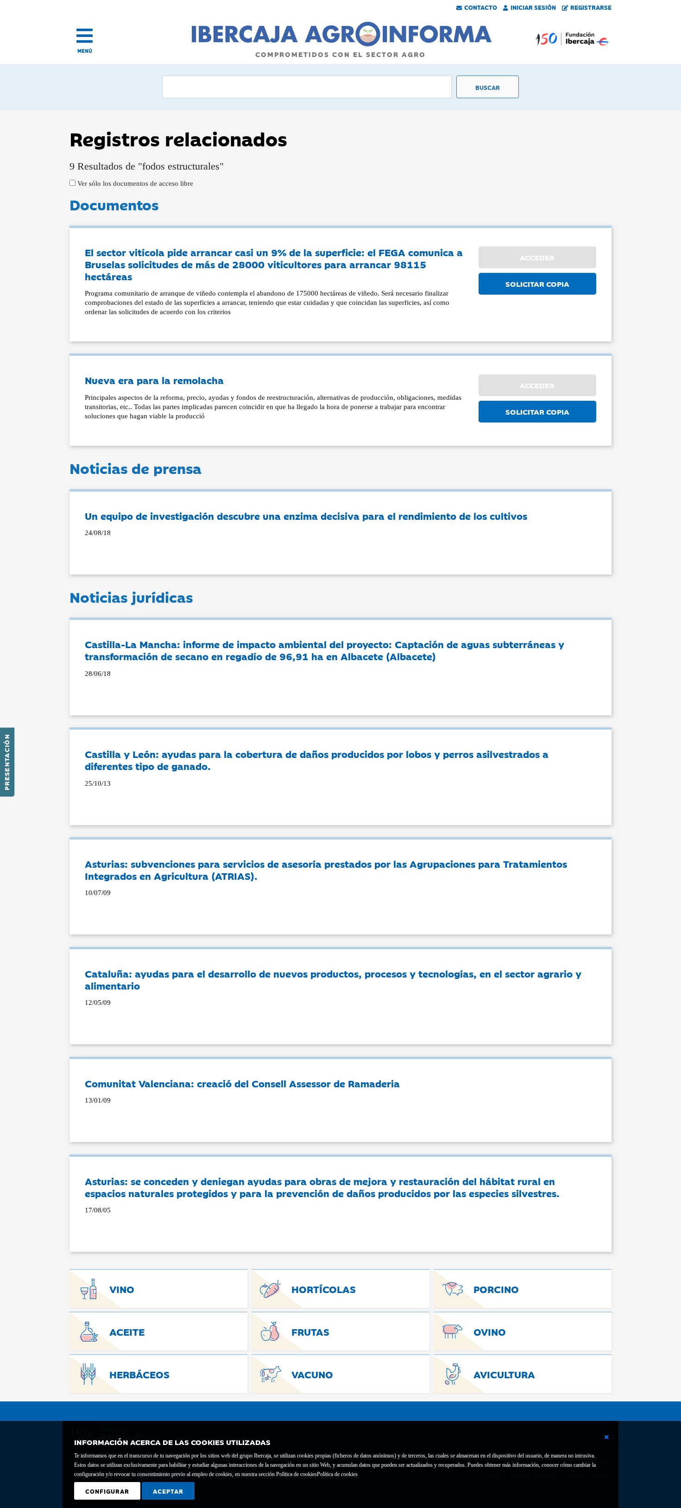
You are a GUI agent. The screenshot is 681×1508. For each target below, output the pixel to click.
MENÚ (84, 50)
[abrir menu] (84, 36)
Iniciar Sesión (533, 7)
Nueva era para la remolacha (154, 380)
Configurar (107, 1491)
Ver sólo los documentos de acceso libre (134, 183)
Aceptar (168, 1491)
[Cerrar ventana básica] (606, 1437)
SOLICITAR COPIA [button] (537, 283)
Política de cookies (337, 1474)
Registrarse (591, 7)
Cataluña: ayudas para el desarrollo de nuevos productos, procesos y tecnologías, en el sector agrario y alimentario (333, 979)
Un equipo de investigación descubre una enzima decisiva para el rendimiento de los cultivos (306, 516)
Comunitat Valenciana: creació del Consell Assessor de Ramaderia (242, 1083)
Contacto (480, 7)
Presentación (6, 762)
